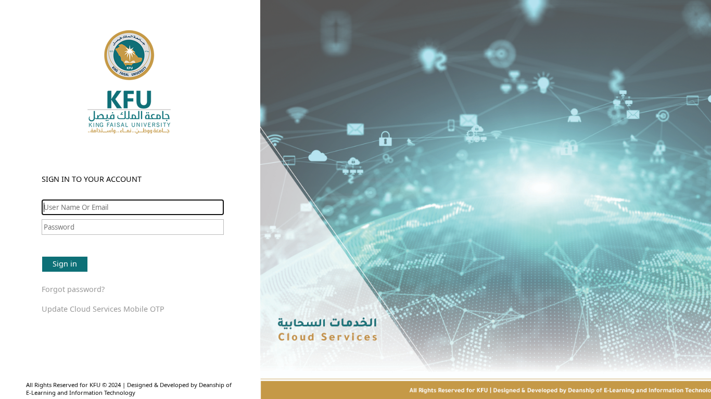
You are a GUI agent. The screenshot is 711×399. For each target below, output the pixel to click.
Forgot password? (73, 289)
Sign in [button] (65, 264)
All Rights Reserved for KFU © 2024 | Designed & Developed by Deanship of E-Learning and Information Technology (129, 388)
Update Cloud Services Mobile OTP (103, 309)
